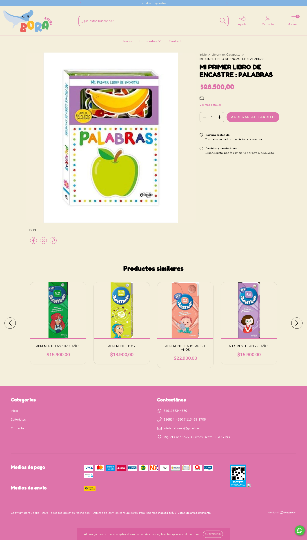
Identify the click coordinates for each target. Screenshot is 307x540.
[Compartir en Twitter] (44, 242)
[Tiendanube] (282, 513)
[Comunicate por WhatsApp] (300, 530)
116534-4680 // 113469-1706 (185, 419)
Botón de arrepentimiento (194, 513)
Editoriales (149, 41)
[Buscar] (223, 20)
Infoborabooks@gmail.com (182, 428)
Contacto (176, 41)
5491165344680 (175, 411)
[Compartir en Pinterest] (53, 242)
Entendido (213, 534)
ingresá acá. (166, 513)
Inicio (127, 41)
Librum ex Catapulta (226, 55)
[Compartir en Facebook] (34, 242)
